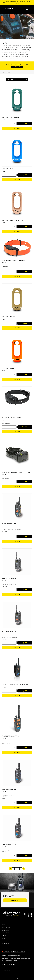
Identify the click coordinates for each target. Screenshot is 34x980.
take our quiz (17, 66)
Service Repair (6, 933)
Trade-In (4, 941)
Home (3, 72)
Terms (3, 938)
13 (21, 868)
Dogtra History (6, 944)
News (3, 924)
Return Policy (6, 927)
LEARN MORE (15, 900)
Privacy (4, 935)
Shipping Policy (6, 930)
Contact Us (6, 971)
